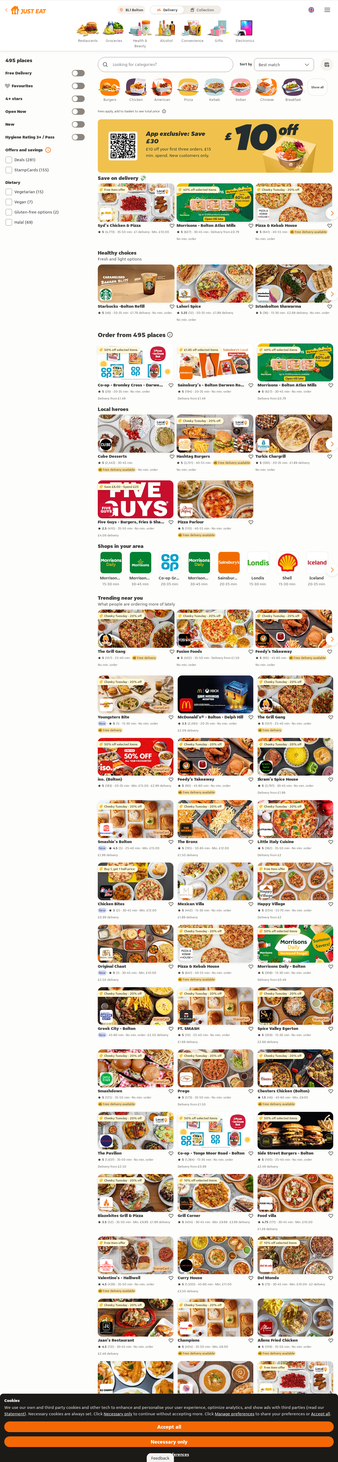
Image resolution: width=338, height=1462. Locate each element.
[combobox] (171, 64)
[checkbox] (110, 90)
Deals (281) (25, 160)
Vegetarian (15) (29, 192)
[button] (25, 10)
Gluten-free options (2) (36, 212)
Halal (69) (23, 222)
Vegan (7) (23, 202)
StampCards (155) (31, 170)
